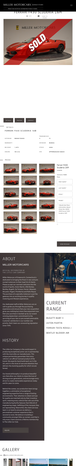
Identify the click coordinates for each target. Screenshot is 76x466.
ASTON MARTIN (54, 322)
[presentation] (4, 69)
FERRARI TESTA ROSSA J (58, 327)
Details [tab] (8, 120)
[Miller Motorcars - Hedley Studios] (23, 5)
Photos (19, 120)
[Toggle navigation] (71, 5)
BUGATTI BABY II (55, 317)
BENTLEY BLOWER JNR (57, 332)
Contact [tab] (31, 120)
